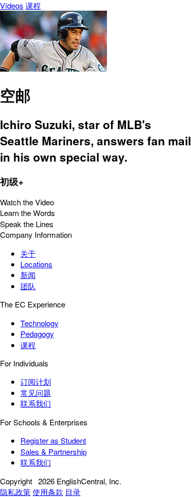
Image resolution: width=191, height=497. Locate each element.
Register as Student (53, 440)
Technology (39, 323)
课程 (33, 5)
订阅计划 (35, 381)
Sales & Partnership (53, 451)
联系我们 (35, 403)
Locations (36, 264)
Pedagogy (37, 333)
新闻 (28, 274)
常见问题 (35, 392)
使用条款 (48, 491)
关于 (28, 253)
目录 (72, 491)
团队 (28, 286)
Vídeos (11, 5)
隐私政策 (15, 491)
